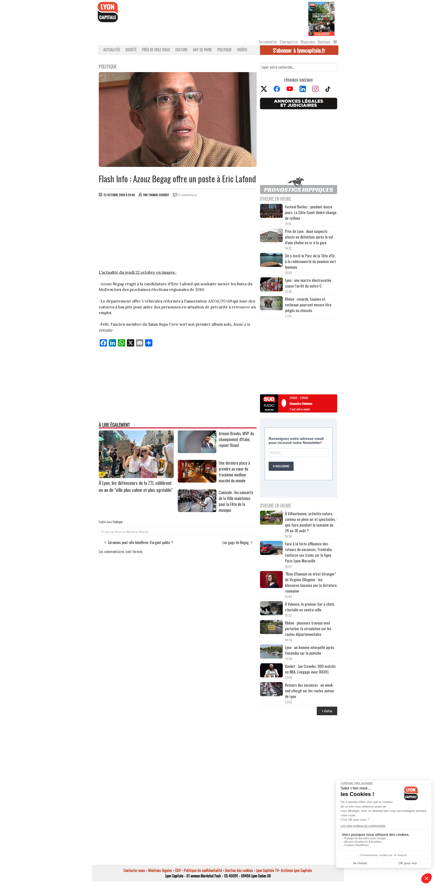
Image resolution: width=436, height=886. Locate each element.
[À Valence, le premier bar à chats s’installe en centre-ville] (271, 609)
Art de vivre (202, 49)
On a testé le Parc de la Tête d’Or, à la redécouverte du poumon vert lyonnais (310, 261)
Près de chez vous (156, 49)
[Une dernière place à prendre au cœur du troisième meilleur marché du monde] (197, 481)
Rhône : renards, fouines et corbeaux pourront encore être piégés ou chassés (308, 304)
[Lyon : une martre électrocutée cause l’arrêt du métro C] (271, 285)
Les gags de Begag (236, 542)
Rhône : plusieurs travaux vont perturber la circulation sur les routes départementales (308, 628)
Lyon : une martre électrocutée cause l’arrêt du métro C (308, 283)
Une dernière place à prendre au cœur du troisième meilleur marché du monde (234, 471)
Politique (224, 49)
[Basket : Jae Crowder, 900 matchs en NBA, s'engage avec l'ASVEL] (271, 671)
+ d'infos (327, 710)
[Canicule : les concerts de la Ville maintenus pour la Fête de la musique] (197, 510)
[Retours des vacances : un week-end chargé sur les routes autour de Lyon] (271, 690)
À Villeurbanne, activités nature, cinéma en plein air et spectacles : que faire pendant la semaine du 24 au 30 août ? (311, 522)
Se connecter (268, 41)
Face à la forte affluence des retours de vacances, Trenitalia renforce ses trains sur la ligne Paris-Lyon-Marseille (308, 552)
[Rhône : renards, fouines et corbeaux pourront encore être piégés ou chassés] (271, 304)
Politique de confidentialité (203, 870)
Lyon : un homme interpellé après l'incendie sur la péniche (309, 650)
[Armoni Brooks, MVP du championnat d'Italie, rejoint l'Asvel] (197, 451)
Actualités (111, 49)
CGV (178, 870)
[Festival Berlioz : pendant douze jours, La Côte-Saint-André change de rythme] (271, 211)
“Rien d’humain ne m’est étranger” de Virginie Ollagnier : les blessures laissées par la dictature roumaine (311, 582)
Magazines (308, 41)
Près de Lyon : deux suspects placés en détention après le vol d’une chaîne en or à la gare (309, 236)
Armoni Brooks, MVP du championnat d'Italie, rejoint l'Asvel (236, 439)
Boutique (324, 41)
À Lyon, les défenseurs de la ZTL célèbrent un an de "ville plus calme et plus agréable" (136, 486)
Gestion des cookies (239, 870)
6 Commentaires (187, 195)
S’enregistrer (289, 41)
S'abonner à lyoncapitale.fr (299, 50)
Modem (132, 532)
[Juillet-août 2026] (321, 18)
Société (130, 49)
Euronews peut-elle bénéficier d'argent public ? (140, 542)
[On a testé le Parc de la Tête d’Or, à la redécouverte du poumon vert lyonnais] (271, 260)
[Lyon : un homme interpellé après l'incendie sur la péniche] (271, 652)
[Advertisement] (178, 234)
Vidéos (242, 49)
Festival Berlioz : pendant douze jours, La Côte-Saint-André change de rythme (311, 212)
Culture (181, 49)
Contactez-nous (134, 870)
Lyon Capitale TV (267, 870)
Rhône (144, 532)
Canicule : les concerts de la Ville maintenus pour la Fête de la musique (236, 501)
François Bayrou (113, 532)
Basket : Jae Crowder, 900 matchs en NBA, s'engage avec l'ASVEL (310, 669)
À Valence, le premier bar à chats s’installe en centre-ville (309, 607)
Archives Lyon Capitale (296, 870)
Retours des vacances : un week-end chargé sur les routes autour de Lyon (309, 690)
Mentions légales (160, 870)
